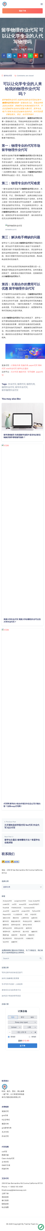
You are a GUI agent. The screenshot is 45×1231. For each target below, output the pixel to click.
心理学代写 (25, 918)
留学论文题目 (22, 368)
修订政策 (5, 1200)
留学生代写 (8, 76)
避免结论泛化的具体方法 (11, 990)
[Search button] (40, 958)
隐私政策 (5, 1204)
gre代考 (5, 1115)
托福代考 (24, 365)
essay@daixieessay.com (16, 1190)
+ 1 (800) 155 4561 (15, 1187)
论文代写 (6, 942)
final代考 (6, 908)
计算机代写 (29, 938)
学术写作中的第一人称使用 (12, 984)
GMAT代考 (6, 1165)
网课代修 (6, 935)
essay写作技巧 (34, 904)
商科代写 (16, 918)
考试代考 (23, 935)
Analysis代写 (7, 901)
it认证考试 (6, 1120)
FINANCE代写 (16, 908)
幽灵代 (21, 372)
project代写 (26, 911)
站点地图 (5, 1207)
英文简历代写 (7, 938)
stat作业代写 (11, 368)
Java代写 (6, 911)
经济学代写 (16, 931)
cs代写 (14, 904)
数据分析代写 (15, 921)
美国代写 (14, 935)
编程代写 (34, 931)
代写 (36, 365)
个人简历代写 (17, 914)
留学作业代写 (21, 387)
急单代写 (34, 918)
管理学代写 (6, 931)
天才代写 (14, 372)
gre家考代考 (6, 1128)
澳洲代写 (37, 921)
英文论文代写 (18, 938)
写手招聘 (31, 372)
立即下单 (5, 1193)
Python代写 (36, 911)
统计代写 (26, 931)
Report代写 (7, 914)
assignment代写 (20, 901)
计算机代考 (15, 365)
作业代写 (12, 384)
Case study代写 (34, 901)
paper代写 (15, 911)
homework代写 (29, 908)
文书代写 (5, 1162)
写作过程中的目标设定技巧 (12, 972)
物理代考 (31, 384)
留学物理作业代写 (14, 150)
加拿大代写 (6, 918)
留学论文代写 (7, 928)
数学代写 (6, 921)
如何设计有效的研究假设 (11, 996)
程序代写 (29, 928)
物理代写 (21, 384)
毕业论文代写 (27, 921)
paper (31, 365)
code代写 (6, 904)
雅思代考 (5, 1124)
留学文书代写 (27, 925)
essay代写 (22, 904)
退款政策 (5, 1197)
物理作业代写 (8, 387)
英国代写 (31, 935)
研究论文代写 (18, 928)
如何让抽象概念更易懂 (10, 978)
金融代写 (14, 942)
